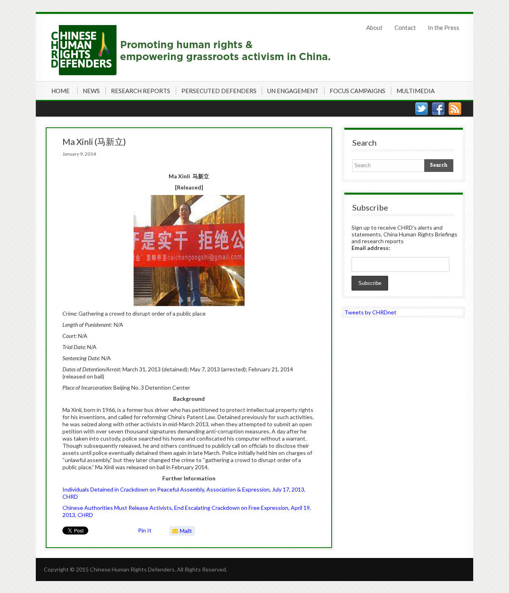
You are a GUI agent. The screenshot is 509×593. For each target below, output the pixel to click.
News (91, 90)
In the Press (443, 27)
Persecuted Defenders (218, 90)
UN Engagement (293, 90)
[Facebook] (438, 108)
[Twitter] (421, 108)
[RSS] (455, 108)
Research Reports (140, 90)
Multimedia (415, 90)
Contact (405, 27)
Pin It (145, 530)
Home (60, 90)
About (374, 27)
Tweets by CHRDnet (370, 312)
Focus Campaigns (357, 90)
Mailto (181, 531)
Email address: (371, 247)
